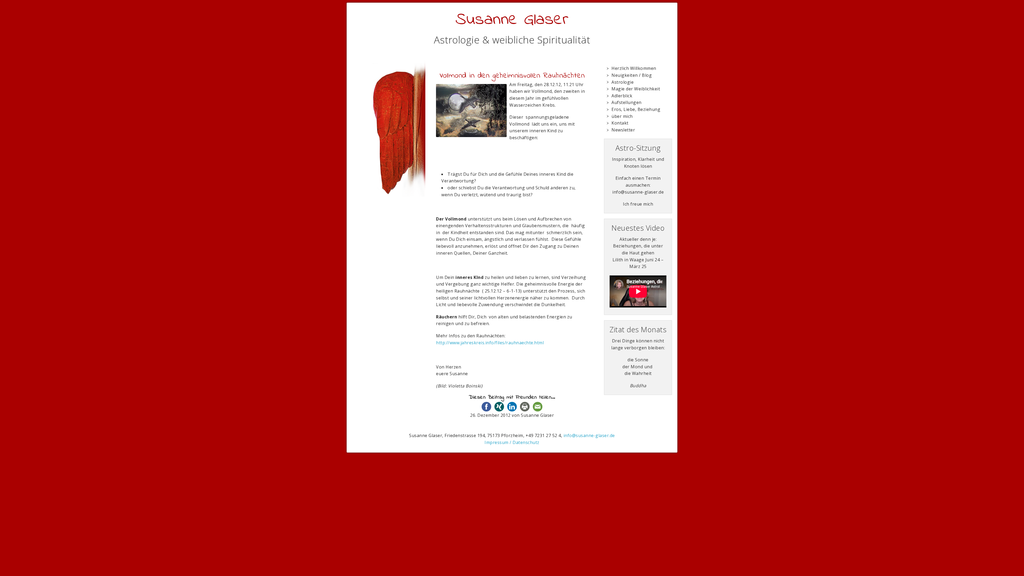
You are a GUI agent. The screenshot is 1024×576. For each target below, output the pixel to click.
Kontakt (620, 123)
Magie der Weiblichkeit (635, 89)
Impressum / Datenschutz (512, 442)
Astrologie (622, 82)
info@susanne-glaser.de (589, 435)
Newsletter (623, 130)
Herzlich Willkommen (633, 68)
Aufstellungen (626, 102)
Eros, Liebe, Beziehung (635, 109)
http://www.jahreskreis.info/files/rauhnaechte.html (490, 343)
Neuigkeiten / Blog (631, 75)
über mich (622, 116)
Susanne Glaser (512, 19)
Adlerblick (621, 96)
